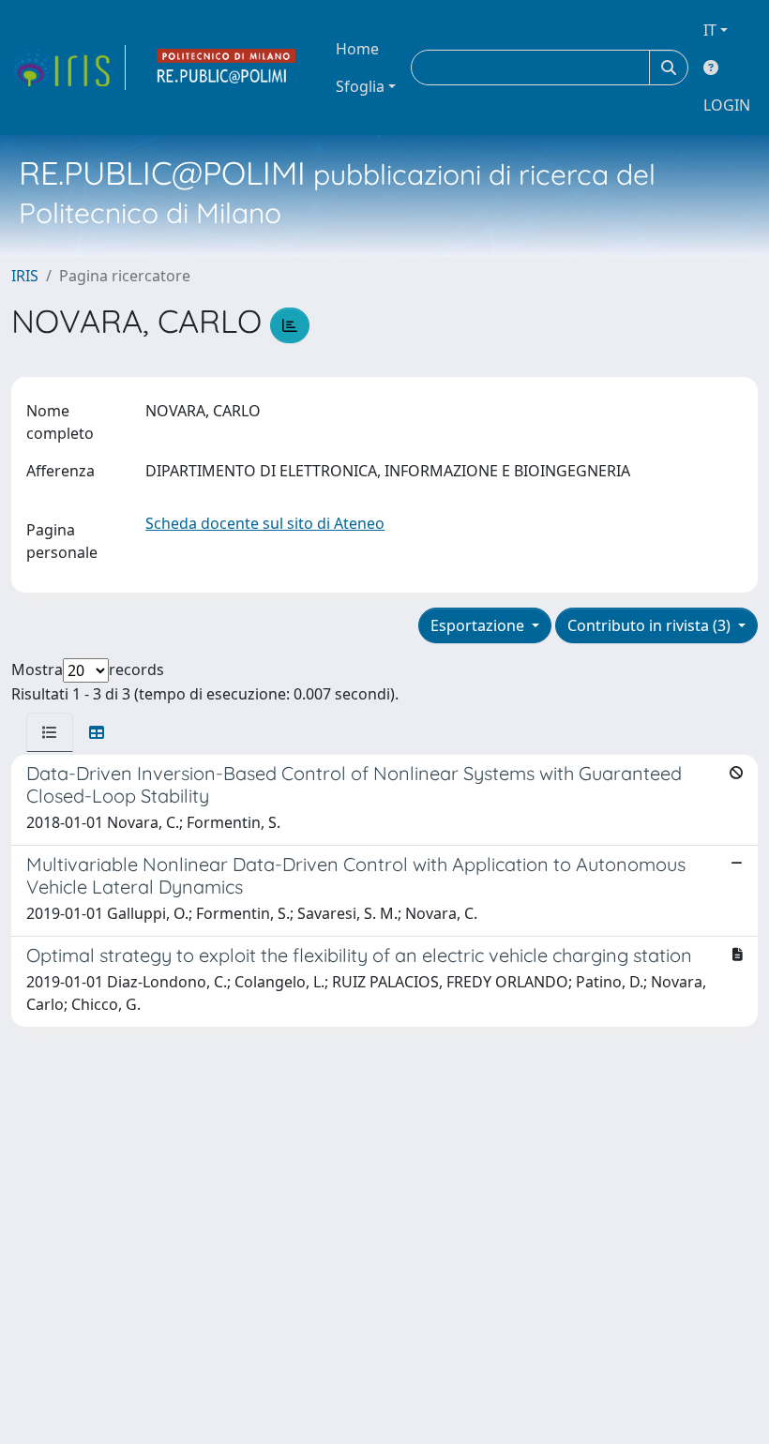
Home (357, 48)
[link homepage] (68, 67)
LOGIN (726, 105)
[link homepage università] (227, 67)
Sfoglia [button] (360, 86)
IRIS (24, 275)
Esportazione (479, 625)
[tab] (49, 732)
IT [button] (709, 30)
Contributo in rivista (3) (650, 625)
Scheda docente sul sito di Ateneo (264, 523)
